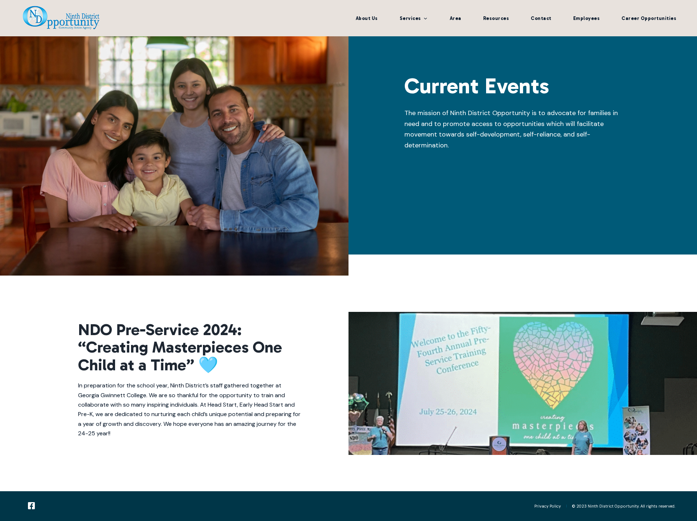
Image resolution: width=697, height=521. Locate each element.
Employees (586, 18)
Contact (541, 18)
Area (455, 18)
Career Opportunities (648, 18)
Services (410, 18)
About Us (367, 18)
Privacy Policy (547, 506)
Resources (496, 18)
